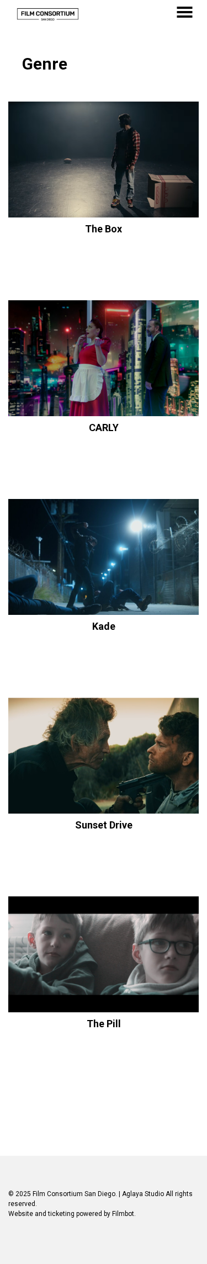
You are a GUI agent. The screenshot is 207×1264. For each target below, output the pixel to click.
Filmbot (123, 1214)
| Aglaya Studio (141, 1194)
